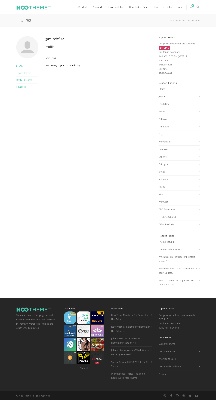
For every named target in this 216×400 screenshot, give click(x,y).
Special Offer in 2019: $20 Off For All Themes (129, 364)
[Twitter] (190, 396)
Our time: (163, 68)
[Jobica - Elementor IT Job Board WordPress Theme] (83, 318)
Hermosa (163, 149)
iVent (161, 194)
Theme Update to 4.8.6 (170, 249)
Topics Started (23, 72)
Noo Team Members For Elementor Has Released (129, 317)
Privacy (162, 373)
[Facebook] (171, 396)
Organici (163, 156)
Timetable (164, 126)
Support (97, 7)
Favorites (21, 86)
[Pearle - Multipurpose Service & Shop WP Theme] (83, 358)
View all (84, 368)
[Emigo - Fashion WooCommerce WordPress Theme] (83, 345)
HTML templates (167, 216)
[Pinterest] (184, 396)
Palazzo (163, 118)
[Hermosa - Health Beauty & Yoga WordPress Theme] (97, 332)
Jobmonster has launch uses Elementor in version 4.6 (125, 340)
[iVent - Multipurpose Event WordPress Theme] (70, 358)
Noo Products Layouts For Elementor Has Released (130, 328)
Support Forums (167, 343)
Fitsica (162, 88)
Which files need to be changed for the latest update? (178, 270)
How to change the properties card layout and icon (176, 282)
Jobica (162, 96)
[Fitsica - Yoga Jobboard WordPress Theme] (70, 318)
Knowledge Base (138, 7)
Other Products (166, 224)
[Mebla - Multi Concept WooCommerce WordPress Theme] (83, 332)
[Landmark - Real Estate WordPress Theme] (70, 332)
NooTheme (175, 20)
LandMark (164, 103)
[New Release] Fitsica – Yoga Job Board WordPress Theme (128, 375)
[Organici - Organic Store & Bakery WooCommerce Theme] (97, 345)
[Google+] (177, 396)
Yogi (161, 133)
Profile (19, 66)
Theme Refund (166, 241)
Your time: (164, 60)
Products (83, 7)
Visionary (163, 179)
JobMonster (165, 141)
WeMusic (163, 201)
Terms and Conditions (170, 366)
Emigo (162, 171)
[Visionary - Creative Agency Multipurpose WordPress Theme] (70, 345)
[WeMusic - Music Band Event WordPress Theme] (97, 358)
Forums (186, 20)
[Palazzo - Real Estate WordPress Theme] (97, 318)
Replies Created (24, 79)
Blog (155, 7)
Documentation (115, 7)
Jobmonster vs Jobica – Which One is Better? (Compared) (130, 352)
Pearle (162, 186)
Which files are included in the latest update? (177, 259)
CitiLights (163, 164)
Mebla (162, 111)
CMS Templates (167, 209)
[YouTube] (196, 396)
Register (167, 7)
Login (180, 7)
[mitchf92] (27, 60)
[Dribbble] (165, 396)
